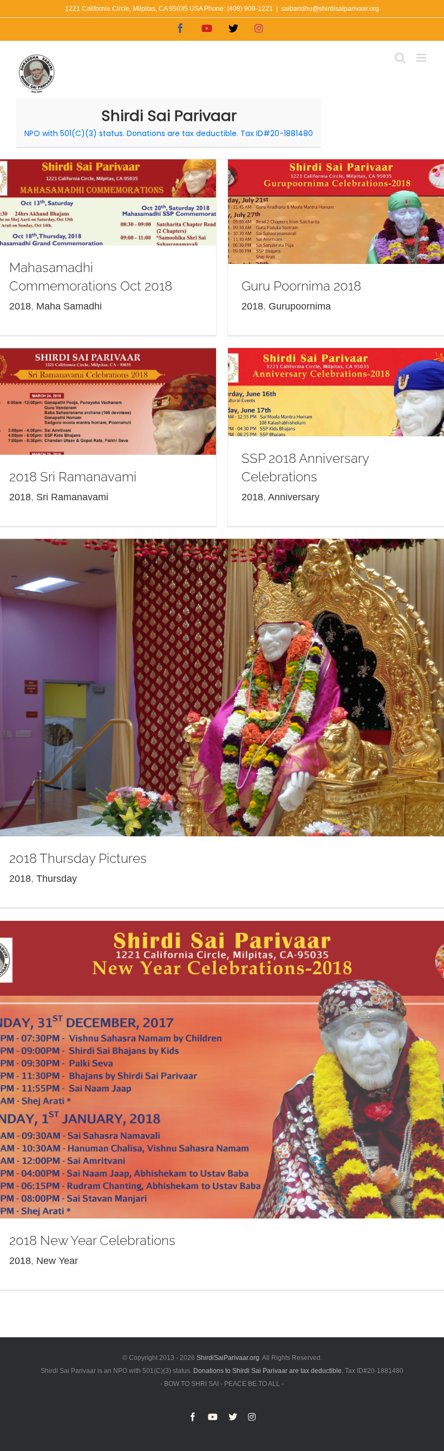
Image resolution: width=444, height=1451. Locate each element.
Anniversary (293, 497)
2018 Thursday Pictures (78, 858)
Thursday (56, 878)
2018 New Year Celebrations (92, 1240)
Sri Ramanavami (72, 497)
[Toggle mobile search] (400, 57)
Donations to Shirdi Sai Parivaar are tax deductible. (268, 1371)
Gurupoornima (300, 306)
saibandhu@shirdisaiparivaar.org (330, 8)
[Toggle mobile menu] (422, 57)
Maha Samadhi (69, 306)
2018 (20, 306)
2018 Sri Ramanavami (72, 477)
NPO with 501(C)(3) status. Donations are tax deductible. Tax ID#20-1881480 (168, 133)
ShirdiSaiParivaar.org (228, 1358)
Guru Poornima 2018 (301, 286)
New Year (57, 1260)
